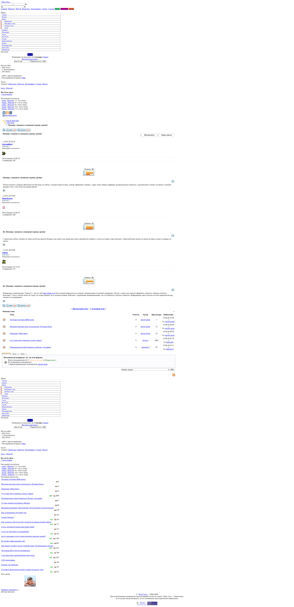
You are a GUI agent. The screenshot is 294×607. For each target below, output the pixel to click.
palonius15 (145, 347)
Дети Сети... (143, 594)
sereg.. (4, 101)
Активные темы (9, 25)
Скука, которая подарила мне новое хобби (17, 527)
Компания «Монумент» (10, 489)
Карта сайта (5, 47)
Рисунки (64, 9)
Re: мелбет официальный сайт (13, 541)
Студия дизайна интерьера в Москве (15, 503)
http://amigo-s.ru (49, 293)
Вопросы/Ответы (7, 41)
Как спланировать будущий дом (13, 513)
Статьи (44, 9)
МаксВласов (7, 198)
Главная (4, 9)
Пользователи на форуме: (9, 353)
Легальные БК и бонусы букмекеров (15, 551)
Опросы (4, 43)
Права (22, 354)
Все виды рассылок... (30, 59)
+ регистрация (6, 94)
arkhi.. (23, 78)
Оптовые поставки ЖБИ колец (22, 320)
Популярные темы (9, 23)
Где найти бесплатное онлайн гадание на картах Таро (22, 570)
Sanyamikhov (7, 144)
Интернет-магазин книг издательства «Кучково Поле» (22, 484)
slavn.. (3, 88)
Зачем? (45, 57)
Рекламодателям (7, 45)
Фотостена (5, 36)
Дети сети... (6, 2)
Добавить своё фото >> (10, 590)
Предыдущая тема (80, 309)
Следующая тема (97, 309)
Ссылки (51, 9)
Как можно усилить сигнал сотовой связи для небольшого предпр (27, 546)
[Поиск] (2, 7)
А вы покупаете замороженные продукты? (18, 555)
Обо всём (10, 123)
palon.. (4, 105)
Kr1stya (145, 340)
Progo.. (4, 109)
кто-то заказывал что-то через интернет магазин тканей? (23, 536)
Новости (11, 9)
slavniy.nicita (145, 320)
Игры (71, 9)
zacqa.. (4, 107)
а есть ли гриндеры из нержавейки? (15, 532)
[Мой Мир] (10, 112)
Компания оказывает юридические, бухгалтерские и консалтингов (27, 508)
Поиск (14, 354)
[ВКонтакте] (4, 112)
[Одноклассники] (7, 112)
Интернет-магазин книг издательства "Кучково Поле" (31, 327)
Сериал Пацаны (7, 517)
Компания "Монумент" (19, 333)
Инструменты (149, 135)
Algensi (5, 253)
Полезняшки (36, 9)
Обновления (8, 21)
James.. (4, 103)
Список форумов (12, 121)
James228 (169, 342)
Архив (6, 28)
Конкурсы (26, 9)
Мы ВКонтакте (11, 115)
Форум (18, 9)
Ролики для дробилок (9, 565)
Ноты (57, 9)
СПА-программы (8, 560)
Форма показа (166, 135)
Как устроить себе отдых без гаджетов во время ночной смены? (26, 522)
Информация (5, 49)
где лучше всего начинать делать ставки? (26, 340)
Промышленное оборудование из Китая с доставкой (30, 347)
